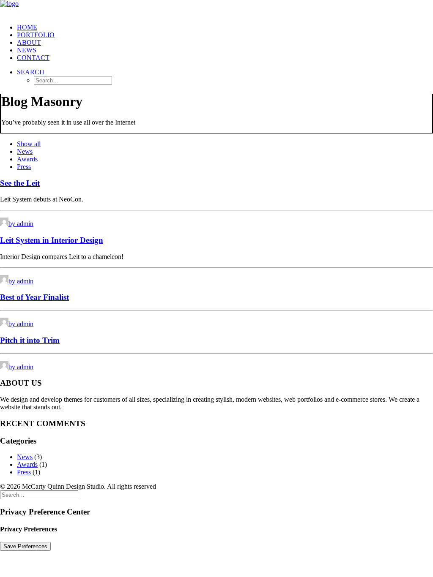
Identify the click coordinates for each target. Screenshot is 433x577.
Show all (29, 143)
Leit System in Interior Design (51, 240)
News (26, 50)
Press (24, 166)
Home (27, 27)
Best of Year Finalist (34, 297)
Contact (33, 57)
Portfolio (36, 34)
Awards (27, 159)
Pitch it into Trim (30, 340)
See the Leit (20, 183)
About (29, 42)
